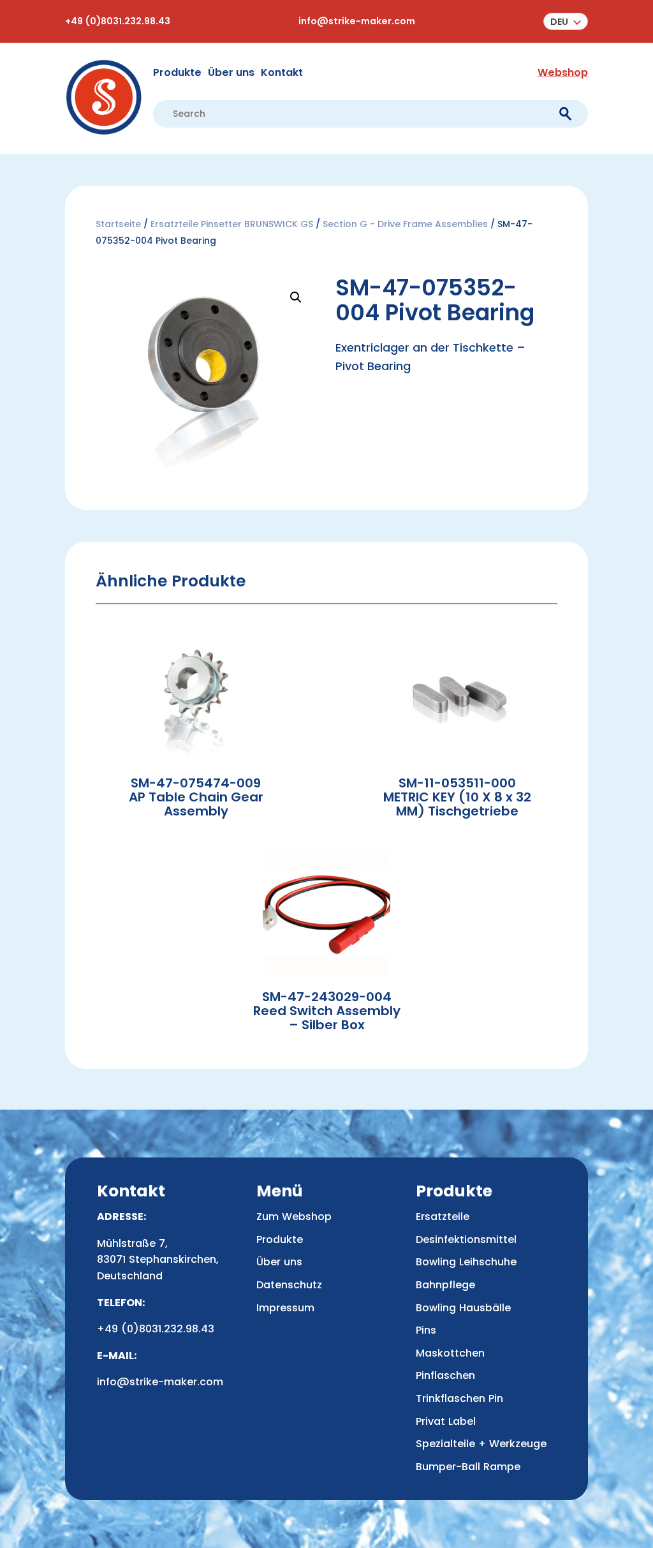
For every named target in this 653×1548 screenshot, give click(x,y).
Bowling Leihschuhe (466, 1261)
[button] (565, 21)
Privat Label (446, 1421)
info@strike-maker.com (356, 21)
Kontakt (282, 72)
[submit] (565, 114)
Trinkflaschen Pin (459, 1398)
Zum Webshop (294, 1216)
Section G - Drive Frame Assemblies (405, 224)
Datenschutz (289, 1284)
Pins (426, 1330)
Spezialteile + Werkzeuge (481, 1443)
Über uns (231, 72)
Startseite (118, 224)
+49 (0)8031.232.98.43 (117, 21)
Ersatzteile (442, 1216)
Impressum (285, 1307)
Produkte (177, 72)
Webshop (563, 72)
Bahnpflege (445, 1284)
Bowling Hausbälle (463, 1307)
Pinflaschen (445, 1375)
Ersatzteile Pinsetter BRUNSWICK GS (231, 224)
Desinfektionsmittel (466, 1239)
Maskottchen (450, 1353)
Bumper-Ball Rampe (468, 1466)
